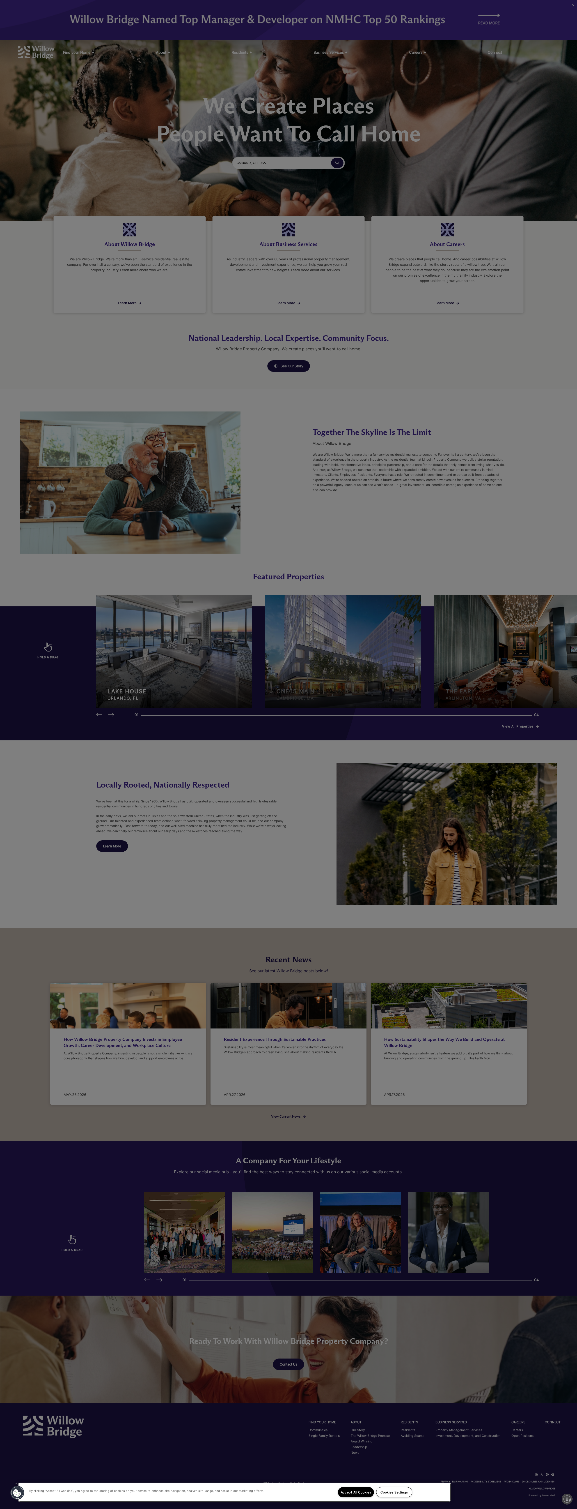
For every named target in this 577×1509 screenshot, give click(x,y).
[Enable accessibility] (567, 1499)
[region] (234, 1492)
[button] (17, 1493)
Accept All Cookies (356, 1492)
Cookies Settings (394, 1492)
